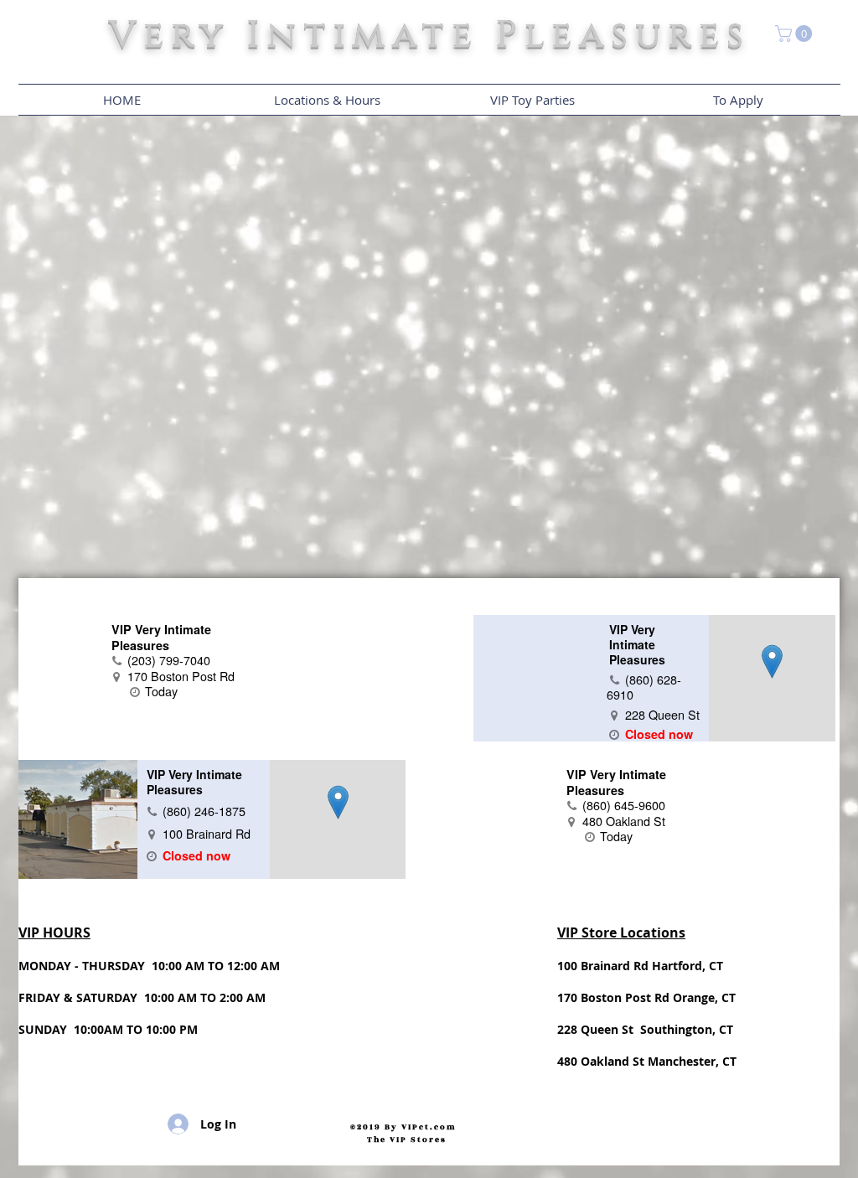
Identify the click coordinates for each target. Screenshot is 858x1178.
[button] (795, 33)
